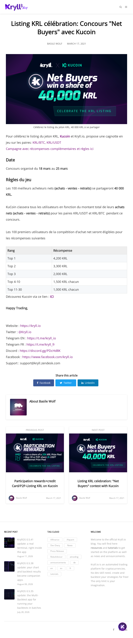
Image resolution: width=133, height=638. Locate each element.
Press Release (57, 551)
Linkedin (90, 382)
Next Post (98, 430)
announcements (58, 562)
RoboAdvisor (56, 556)
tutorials (54, 573)
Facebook (45, 382)
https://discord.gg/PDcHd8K (40, 351)
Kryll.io (122, 539)
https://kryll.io (30, 326)
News (70, 545)
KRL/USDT (54, 142)
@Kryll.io (25, 332)
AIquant (70, 539)
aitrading (74, 556)
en (51, 568)
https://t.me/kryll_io (41, 338)
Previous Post (35, 430)
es (61, 568)
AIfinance (54, 539)
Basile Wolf (47, 401)
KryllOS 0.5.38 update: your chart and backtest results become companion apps (29, 571)
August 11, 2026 (25, 556)
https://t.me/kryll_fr (40, 344)
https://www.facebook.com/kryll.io (47, 357)
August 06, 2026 (25, 584)
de (74, 562)
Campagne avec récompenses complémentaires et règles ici (50, 149)
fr (70, 568)
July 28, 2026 (23, 612)
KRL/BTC (39, 142)
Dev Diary (55, 545)
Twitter (68, 382)
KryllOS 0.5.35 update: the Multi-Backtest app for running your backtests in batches (29, 599)
